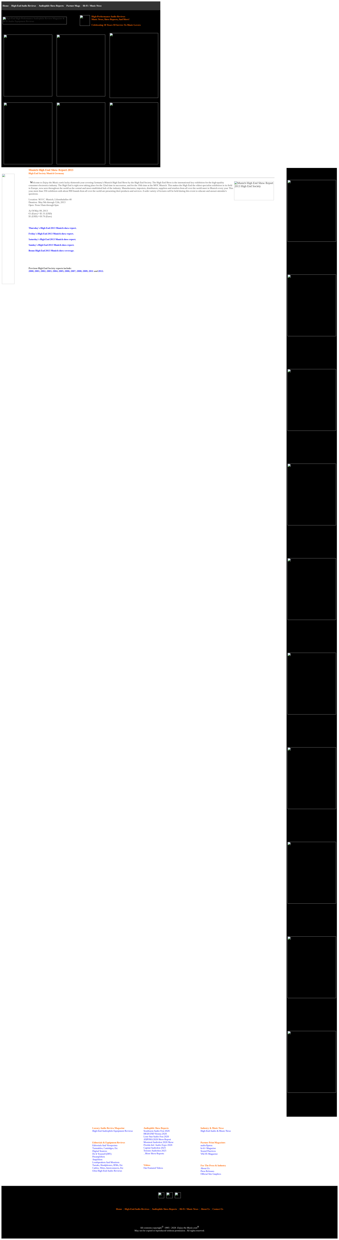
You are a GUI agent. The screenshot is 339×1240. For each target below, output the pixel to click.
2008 (79, 271)
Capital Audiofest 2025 (155, 1148)
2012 (100, 271)
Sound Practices (208, 1151)
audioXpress (206, 1145)
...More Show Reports (154, 1153)
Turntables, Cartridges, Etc (105, 1148)
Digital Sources (99, 1151)
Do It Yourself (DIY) (101, 1153)
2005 (61, 271)
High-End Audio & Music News (216, 1131)
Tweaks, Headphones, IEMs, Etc (107, 1165)
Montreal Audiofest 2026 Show (158, 1142)
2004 (55, 271)
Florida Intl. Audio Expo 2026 (158, 1145)
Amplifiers (97, 1159)
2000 (31, 271)
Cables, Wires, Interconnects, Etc (107, 1168)
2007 (73, 271)
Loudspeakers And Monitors (105, 1162)
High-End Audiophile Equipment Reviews (112, 1131)
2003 (49, 271)
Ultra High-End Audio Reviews (107, 1170)
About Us (205, 1168)
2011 (91, 271)
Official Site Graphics (211, 1174)
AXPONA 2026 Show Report (157, 1139)
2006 (67, 271)
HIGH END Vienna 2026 (155, 1133)
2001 (37, 271)
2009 (85, 271)
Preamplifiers (98, 1156)
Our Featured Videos (153, 1168)
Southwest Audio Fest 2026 (157, 1131)
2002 (43, 271)
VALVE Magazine (209, 1153)
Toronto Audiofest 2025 (155, 1150)
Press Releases (207, 1171)
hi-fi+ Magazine (208, 1148)
